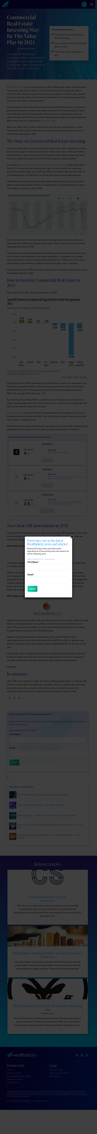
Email (31, 574)
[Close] (72, 536)
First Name (34, 562)
